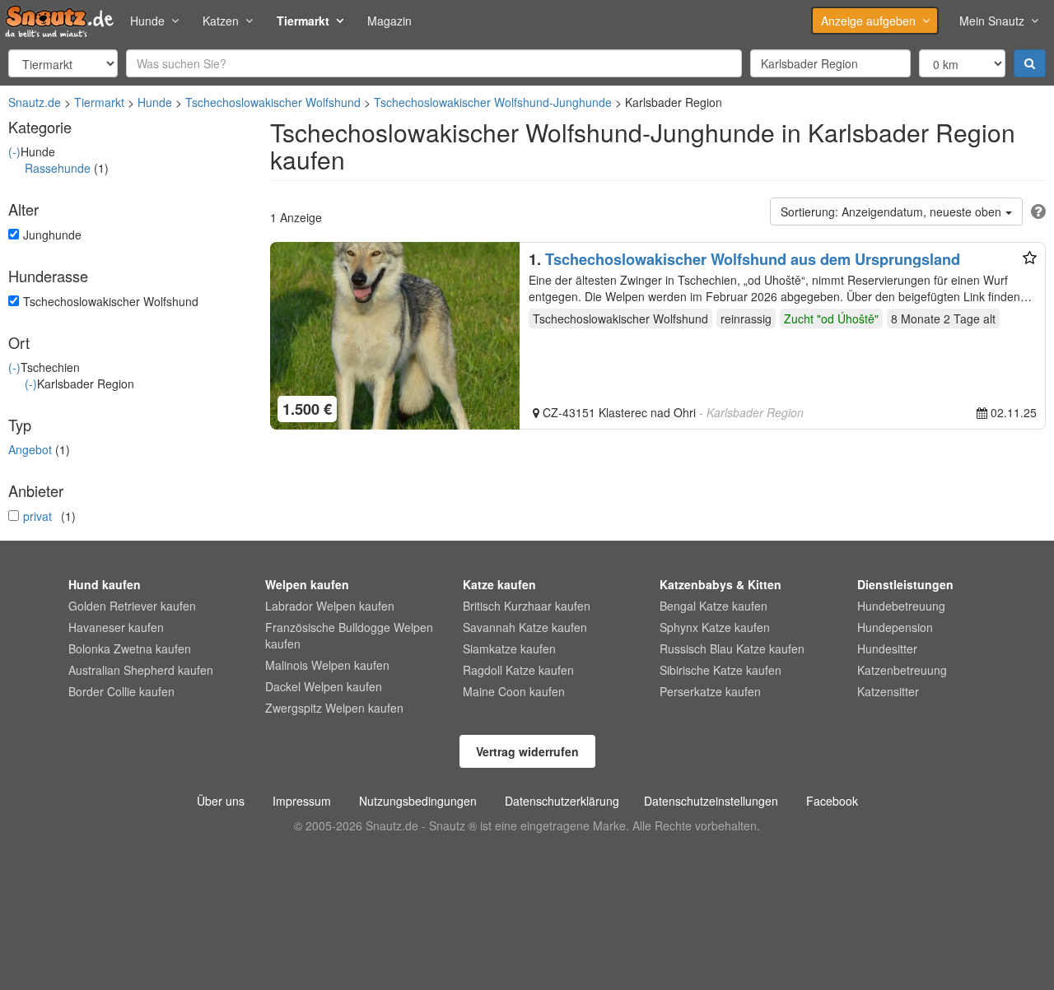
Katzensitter (888, 691)
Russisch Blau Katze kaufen (732, 648)
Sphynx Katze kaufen (715, 627)
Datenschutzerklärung (562, 800)
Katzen (221, 20)
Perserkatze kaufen (710, 691)
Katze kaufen (499, 584)
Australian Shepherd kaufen (140, 670)
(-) (14, 151)
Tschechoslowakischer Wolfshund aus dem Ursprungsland (752, 259)
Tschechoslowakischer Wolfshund (273, 102)
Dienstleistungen (905, 584)
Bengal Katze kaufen (713, 605)
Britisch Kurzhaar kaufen (526, 605)
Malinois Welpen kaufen (327, 665)
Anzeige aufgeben (868, 20)
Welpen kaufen (307, 584)
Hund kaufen (104, 584)
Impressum (302, 800)
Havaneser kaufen (116, 627)
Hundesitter (887, 648)
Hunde (147, 20)
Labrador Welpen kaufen (329, 605)
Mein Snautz (991, 20)
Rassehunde (58, 168)
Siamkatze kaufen (509, 648)
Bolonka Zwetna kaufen (129, 648)
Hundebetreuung (901, 605)
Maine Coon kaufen (514, 691)
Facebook (832, 800)
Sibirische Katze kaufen (720, 670)
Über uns (221, 800)
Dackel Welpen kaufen (323, 686)
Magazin (389, 20)
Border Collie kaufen (121, 691)
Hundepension (895, 627)
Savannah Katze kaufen (525, 627)
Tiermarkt (303, 20)
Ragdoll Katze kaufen (518, 670)
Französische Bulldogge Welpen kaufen (349, 635)
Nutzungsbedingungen (418, 800)
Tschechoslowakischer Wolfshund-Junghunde (493, 102)
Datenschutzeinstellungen (711, 800)
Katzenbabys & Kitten (720, 584)
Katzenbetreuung (902, 670)
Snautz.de (34, 102)
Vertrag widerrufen (527, 751)
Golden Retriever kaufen (132, 605)
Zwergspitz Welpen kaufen (334, 708)
